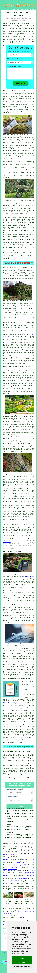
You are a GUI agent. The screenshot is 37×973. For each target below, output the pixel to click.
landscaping (6, 702)
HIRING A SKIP (29, 576)
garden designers (21, 862)
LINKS (18, 9)
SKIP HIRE (14, 867)
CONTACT (26, 9)
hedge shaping (8, 870)
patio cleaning (8, 858)
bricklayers (23, 878)
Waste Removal (6, 954)
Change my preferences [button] (22, 966)
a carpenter (28, 861)
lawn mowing (30, 875)
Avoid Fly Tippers (9, 134)
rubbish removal (9, 854)
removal (24, 210)
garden (7, 27)
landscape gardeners (10, 869)
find (8, 754)
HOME (14, 9)
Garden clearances (9, 334)
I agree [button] (22, 958)
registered (30, 147)
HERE (18, 434)
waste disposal (29, 136)
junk (7, 277)
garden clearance (28, 139)
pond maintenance (18, 865)
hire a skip (7, 542)
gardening (19, 208)
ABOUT (22, 9)
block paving (15, 880)
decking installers (19, 864)
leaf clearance (8, 718)
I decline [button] (22, 962)
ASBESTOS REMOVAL (28, 872)
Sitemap (4, 952)
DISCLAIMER (32, 9)
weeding (5, 881)
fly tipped (16, 158)
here (31, 775)
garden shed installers (26, 877)
